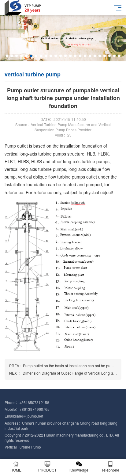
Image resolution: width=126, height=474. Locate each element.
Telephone (110, 469)
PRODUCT (47, 469)
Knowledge (78, 469)
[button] (7, 56)
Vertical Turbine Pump (23, 446)
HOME (15, 469)
